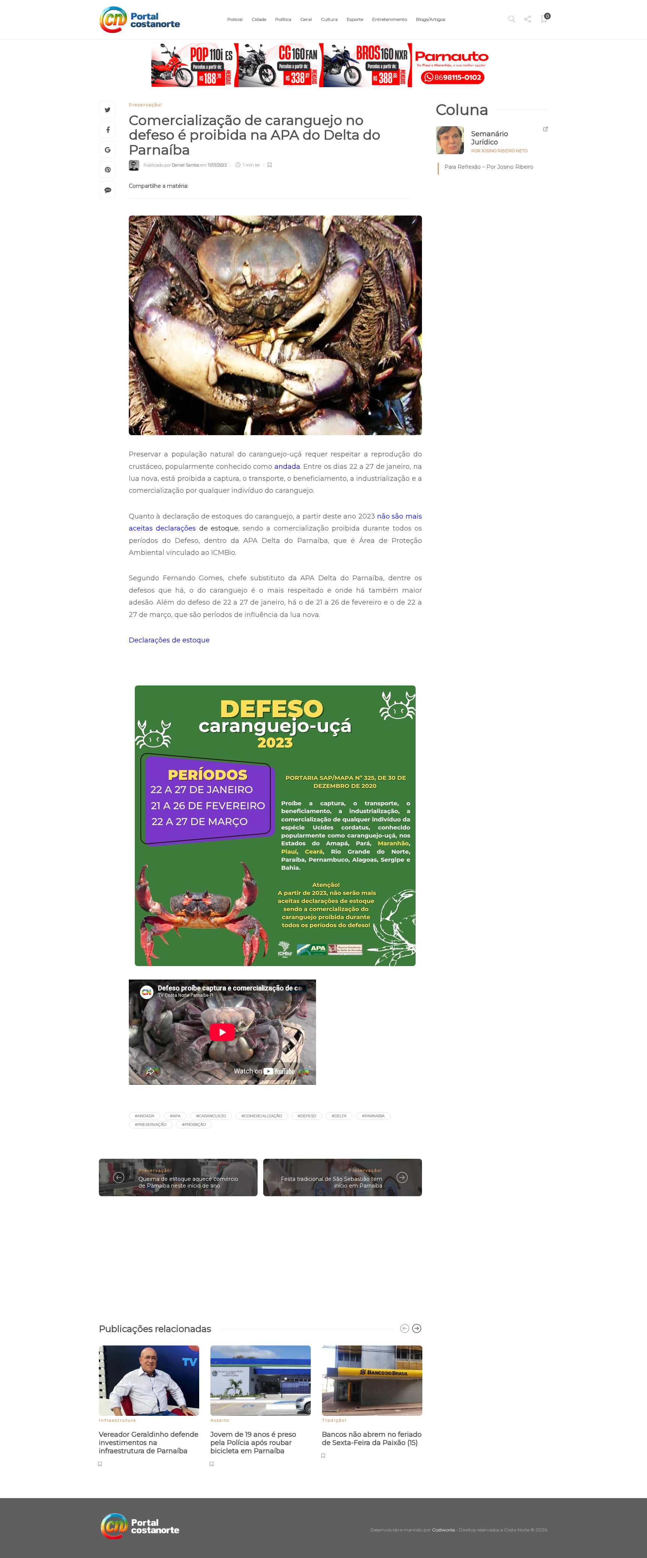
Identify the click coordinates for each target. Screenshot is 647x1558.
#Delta (339, 1115)
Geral (306, 19)
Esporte (355, 19)
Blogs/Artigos (430, 19)
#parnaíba (373, 1115)
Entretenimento (389, 19)
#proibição (194, 1124)
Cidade (259, 19)
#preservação (150, 1124)
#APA (175, 1115)
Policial (235, 19)
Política (283, 19)
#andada (144, 1115)
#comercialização (262, 1115)
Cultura (329, 19)
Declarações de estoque (169, 640)
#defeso (307, 1115)
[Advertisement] (260, 1256)
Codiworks (443, 1530)
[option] (149, 1404)
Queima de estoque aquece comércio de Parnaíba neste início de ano (188, 1182)
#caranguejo (211, 1115)
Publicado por (171, 165)
